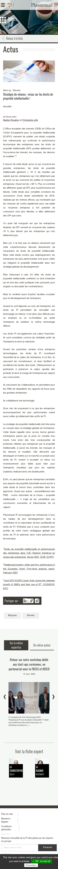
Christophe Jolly (30, 120)
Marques (12, 615)
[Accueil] (44, 5)
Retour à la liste (14, 38)
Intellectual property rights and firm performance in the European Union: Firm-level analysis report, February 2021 (29, 569)
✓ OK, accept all (41, 861)
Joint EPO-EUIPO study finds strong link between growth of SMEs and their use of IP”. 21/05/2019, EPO (29, 584)
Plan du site (7, 814)
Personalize (31, 865)
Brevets (30, 615)
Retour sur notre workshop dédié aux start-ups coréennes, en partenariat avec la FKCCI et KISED (29, 664)
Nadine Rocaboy (11, 120)
